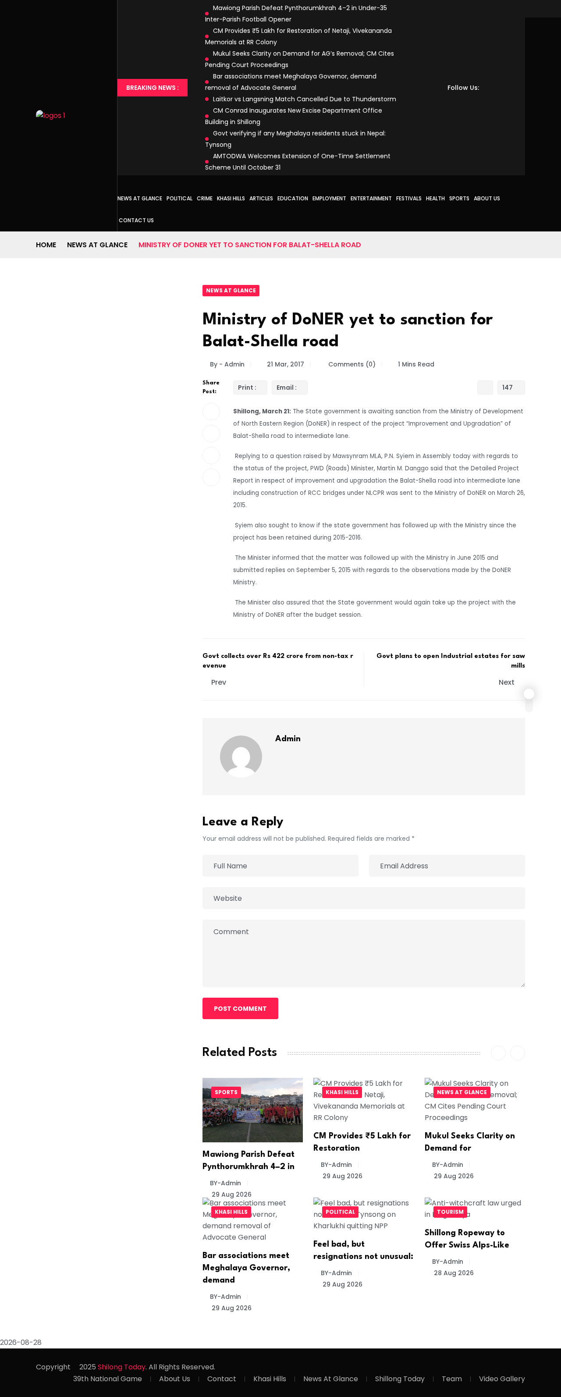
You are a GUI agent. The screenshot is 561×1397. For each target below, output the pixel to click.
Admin (288, 739)
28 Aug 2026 (453, 1273)
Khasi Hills (231, 198)
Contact (221, 1379)
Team (452, 1379)
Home (46, 245)
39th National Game (107, 1379)
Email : (287, 387)
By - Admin (227, 364)
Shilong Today (122, 1367)
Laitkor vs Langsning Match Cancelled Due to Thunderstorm (304, 99)
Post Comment (240, 1008)
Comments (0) (351, 364)
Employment (329, 198)
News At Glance (330, 1379)
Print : (247, 387)
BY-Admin (225, 1183)
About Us (487, 198)
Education (292, 198)
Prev (218, 682)
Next (507, 682)
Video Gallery (502, 1379)
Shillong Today (400, 1379)
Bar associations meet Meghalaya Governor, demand (246, 1268)
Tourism (450, 1212)
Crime (205, 198)
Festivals (409, 198)
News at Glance (139, 198)
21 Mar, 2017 (285, 364)
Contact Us (136, 220)
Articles (261, 198)
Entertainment (371, 198)
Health (435, 198)
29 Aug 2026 (231, 1194)
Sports (459, 198)
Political (179, 198)
